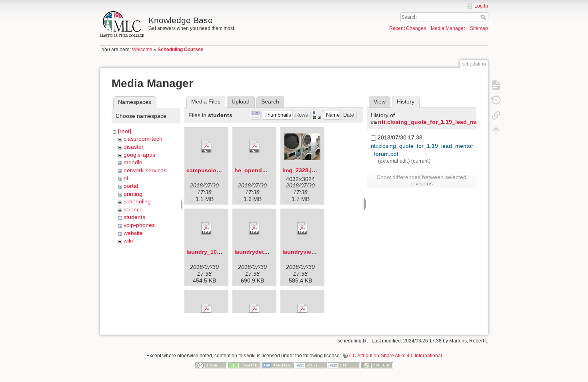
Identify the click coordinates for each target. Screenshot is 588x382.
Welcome (142, 49)
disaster (134, 146)
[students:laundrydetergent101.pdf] (254, 229)
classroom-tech (143, 138)
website (133, 233)
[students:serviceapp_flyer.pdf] (254, 310)
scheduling (137, 201)
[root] (124, 131)
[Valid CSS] (344, 365)
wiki (128, 240)
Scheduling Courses (181, 49)
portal (131, 186)
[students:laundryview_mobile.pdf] (302, 229)
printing (133, 194)
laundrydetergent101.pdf (268, 252)
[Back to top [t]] (496, 130)
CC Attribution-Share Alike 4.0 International (395, 355)
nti (127, 178)
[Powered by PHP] (278, 365)
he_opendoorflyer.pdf (264, 170)
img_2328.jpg (300, 170)
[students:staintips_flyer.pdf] (302, 310)
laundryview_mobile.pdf (315, 252)
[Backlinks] (496, 115)
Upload (241, 101)
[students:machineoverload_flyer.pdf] (206, 310)
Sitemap (479, 28)
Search (484, 17)
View (380, 101)
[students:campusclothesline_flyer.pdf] (206, 147)
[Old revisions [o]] (496, 99)
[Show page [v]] (496, 84)
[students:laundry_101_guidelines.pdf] (206, 229)
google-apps (139, 154)
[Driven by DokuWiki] (377, 365)
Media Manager (448, 28)
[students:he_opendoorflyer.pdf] (254, 147)
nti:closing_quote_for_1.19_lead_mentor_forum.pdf (448, 122)
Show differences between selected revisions (421, 180)
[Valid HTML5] (311, 365)
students (134, 217)
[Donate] (244, 365)
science (133, 209)
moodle (133, 162)
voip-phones (139, 225)
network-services (145, 170)
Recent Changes (407, 28)
